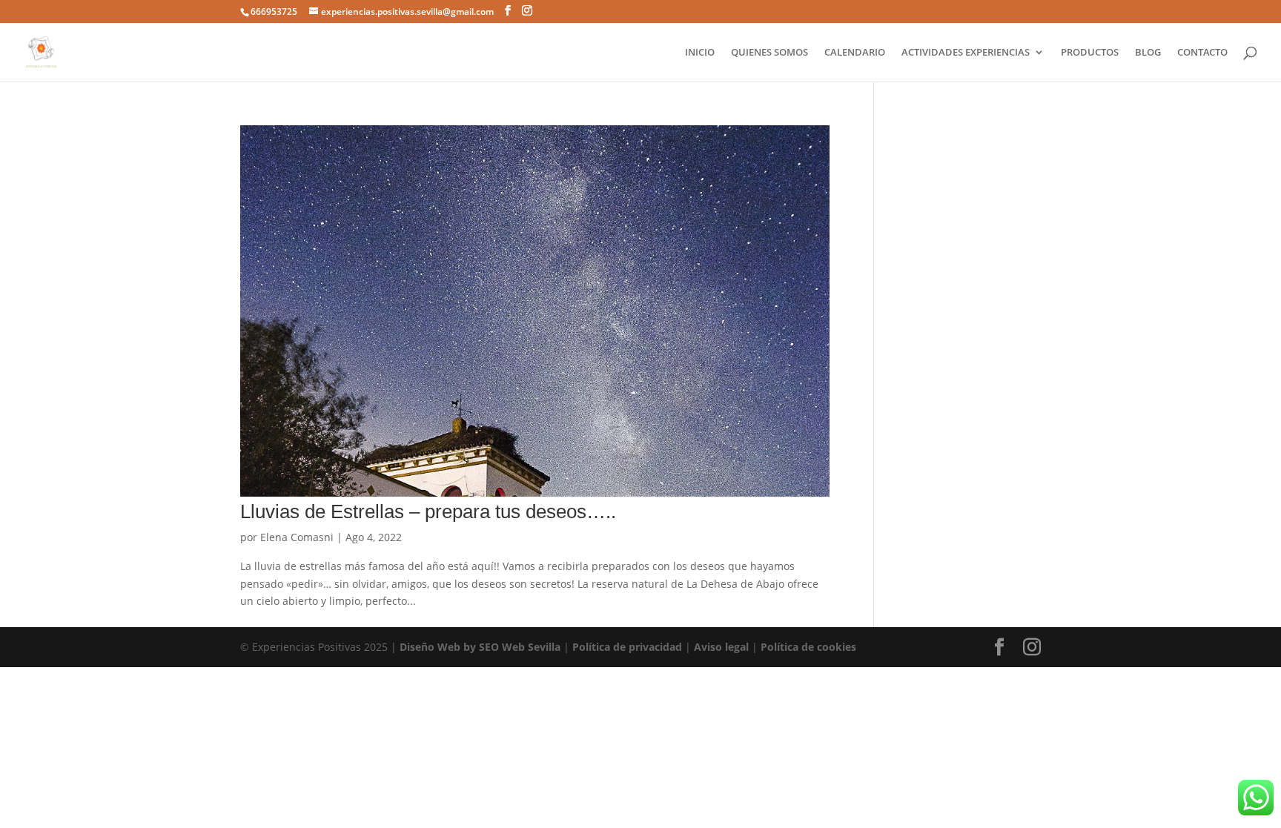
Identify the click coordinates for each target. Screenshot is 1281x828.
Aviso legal (721, 647)
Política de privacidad (627, 647)
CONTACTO (1202, 53)
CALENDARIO (854, 53)
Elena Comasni (297, 537)
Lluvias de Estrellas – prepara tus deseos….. (428, 511)
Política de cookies (808, 647)
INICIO (700, 53)
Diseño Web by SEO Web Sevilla (480, 647)
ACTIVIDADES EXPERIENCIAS (965, 53)
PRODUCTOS (1090, 53)
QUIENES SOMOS (769, 53)
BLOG (1148, 53)
